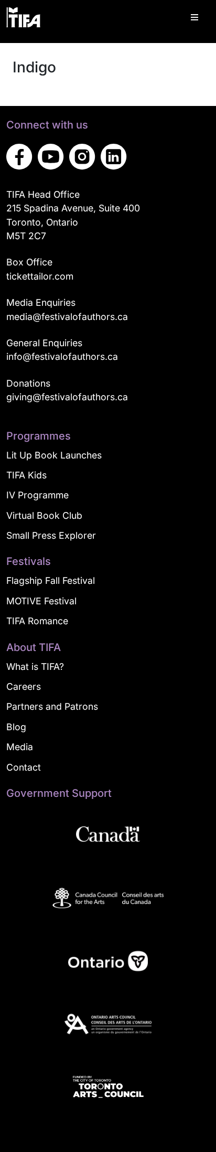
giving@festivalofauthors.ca (67, 396)
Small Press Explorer (51, 535)
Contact (23, 767)
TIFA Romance (37, 620)
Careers (23, 686)
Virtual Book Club (44, 515)
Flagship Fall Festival (50, 580)
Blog (16, 726)
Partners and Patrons (52, 706)
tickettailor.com (39, 276)
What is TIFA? (35, 666)
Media (19, 746)
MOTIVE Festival (41, 600)
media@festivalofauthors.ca (67, 316)
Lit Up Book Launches (54, 455)
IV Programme (37, 494)
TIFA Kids (26, 475)
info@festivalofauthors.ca (62, 356)
